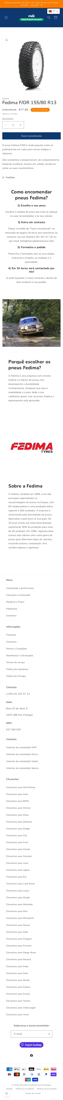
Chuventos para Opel (17, 932)
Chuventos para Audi (17, 794)
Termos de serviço (15, 662)
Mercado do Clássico (28, 1085)
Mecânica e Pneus (15, 601)
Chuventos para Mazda (18, 897)
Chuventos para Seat (17, 973)
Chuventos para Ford (17, 842)
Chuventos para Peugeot (19, 938)
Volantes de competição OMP (21, 747)
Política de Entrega (16, 676)
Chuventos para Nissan (18, 925)
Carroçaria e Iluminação (18, 595)
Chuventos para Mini (16, 911)
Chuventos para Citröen (18, 807)
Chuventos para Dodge (18, 828)
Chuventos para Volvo (17, 1014)
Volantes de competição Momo (22, 754)
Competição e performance (20, 588)
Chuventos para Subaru (18, 987)
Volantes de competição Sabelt (22, 761)
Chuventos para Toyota (18, 1000)
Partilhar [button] (10, 177)
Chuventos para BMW (17, 801)
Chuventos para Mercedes (19, 904)
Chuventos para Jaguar (18, 870)
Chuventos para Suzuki (18, 993)
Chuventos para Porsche (18, 945)
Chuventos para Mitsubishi (20, 918)
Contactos (11, 615)
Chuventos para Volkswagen (21, 1007)
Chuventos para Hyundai (19, 856)
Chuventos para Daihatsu (19, 821)
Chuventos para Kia (16, 876)
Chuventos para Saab (17, 966)
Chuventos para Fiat (16, 835)
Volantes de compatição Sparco (22, 768)
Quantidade (7, 118)
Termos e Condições (16, 648)
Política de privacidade (47, 1089)
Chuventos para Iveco (17, 863)
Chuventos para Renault (18, 959)
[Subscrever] (48, 1034)
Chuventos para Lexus (17, 890)
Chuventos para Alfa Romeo (20, 787)
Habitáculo (11, 608)
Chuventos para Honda (18, 849)
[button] (6, 17)
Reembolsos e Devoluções (19, 655)
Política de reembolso (17, 669)
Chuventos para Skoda (18, 980)
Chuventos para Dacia (17, 814)
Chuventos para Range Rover (21, 952)
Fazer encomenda (31, 135)
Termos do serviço (33, 1093)
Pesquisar (11, 634)
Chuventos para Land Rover (20, 883)
